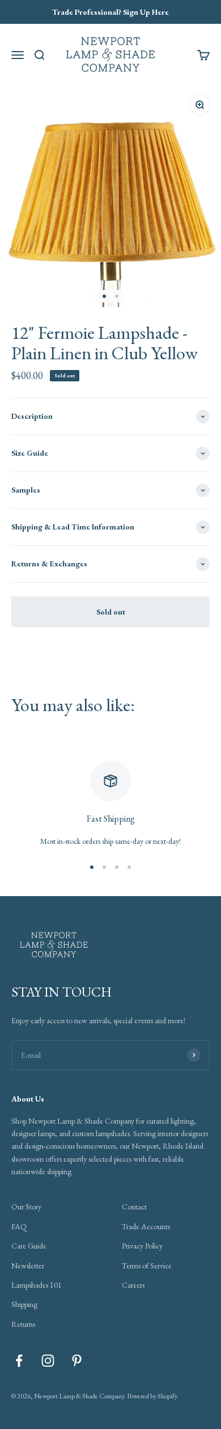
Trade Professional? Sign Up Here (110, 12)
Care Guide (28, 1246)
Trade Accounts (146, 1226)
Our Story (26, 1206)
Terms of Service (147, 1265)
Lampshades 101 (36, 1285)
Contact (134, 1206)
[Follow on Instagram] (48, 1360)
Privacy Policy (142, 1246)
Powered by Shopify (152, 1396)
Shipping (24, 1304)
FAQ (19, 1226)
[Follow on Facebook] (19, 1360)
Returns (23, 1324)
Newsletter (27, 1265)
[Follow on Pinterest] (76, 1360)
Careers (133, 1285)
